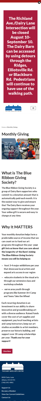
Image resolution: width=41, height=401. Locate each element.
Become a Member (9, 391)
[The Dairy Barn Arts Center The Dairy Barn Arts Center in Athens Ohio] (13, 108)
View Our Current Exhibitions (13, 394)
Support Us (6, 388)
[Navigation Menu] (33, 108)
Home (4, 127)
